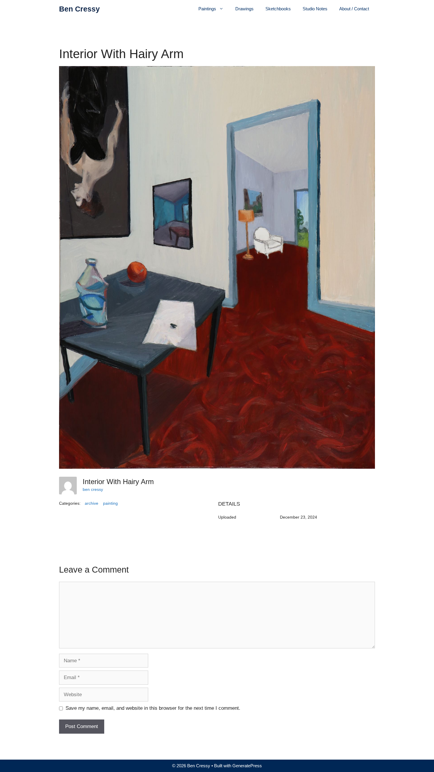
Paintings (207, 8)
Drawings (244, 8)
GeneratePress (247, 765)
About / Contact (354, 8)
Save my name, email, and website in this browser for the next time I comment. (153, 708)
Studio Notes (315, 8)
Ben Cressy (79, 9)
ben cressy (93, 489)
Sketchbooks (278, 8)
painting (110, 503)
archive (91, 503)
